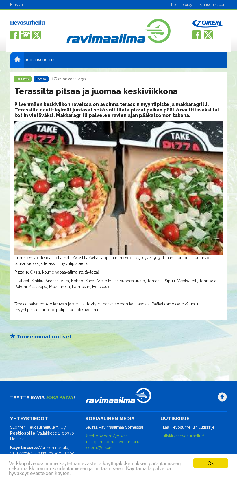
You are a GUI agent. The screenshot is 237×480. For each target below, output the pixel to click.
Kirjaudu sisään (212, 4)
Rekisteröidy (181, 4)
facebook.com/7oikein (106, 436)
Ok (211, 463)
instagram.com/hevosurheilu (112, 441)
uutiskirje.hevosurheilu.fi (182, 436)
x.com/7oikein (98, 447)
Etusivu (16, 4)
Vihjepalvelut (41, 60)
